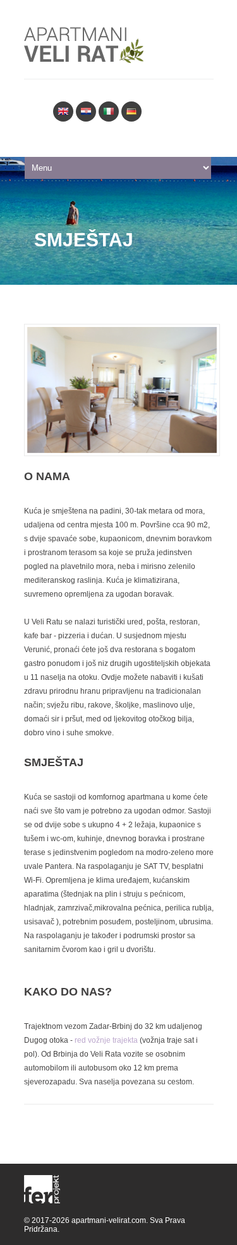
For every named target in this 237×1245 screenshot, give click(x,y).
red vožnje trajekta (106, 1040)
